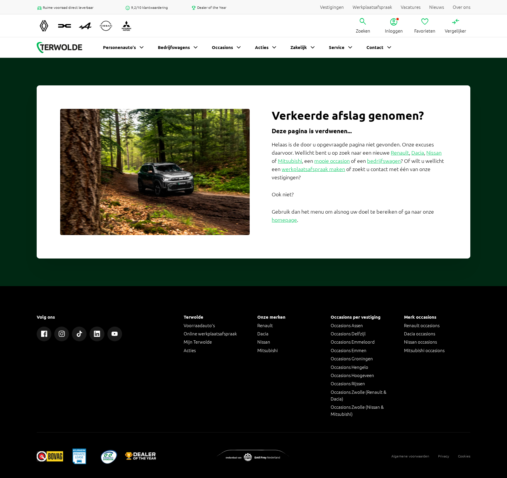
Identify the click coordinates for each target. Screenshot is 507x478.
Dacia (417, 153)
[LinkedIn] (96, 334)
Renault (400, 153)
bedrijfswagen (384, 161)
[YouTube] (114, 334)
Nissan (434, 153)
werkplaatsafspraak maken (313, 169)
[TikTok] (79, 334)
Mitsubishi (290, 161)
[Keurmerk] (50, 456)
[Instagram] (61, 334)
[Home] (59, 47)
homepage (284, 220)
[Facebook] (44, 334)
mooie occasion (332, 161)
